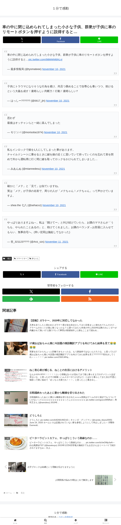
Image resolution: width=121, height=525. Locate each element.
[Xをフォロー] (31, 291)
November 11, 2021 (56, 241)
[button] (112, 428)
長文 (8, 259)
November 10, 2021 (54, 69)
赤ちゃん (35, 259)
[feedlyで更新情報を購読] (31, 299)
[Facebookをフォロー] (90, 291)
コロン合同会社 (65, 517)
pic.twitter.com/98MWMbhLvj (45, 59)
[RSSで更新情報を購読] (90, 299)
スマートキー (21, 259)
